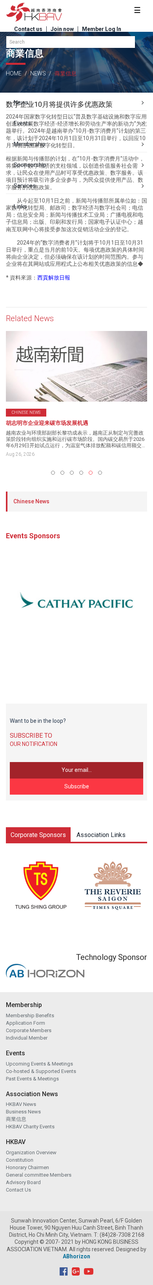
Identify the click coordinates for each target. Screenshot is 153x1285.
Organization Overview (31, 1152)
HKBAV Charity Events (30, 1127)
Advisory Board (23, 1182)
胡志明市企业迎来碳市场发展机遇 (47, 423)
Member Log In (101, 29)
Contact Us (18, 1190)
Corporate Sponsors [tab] (38, 835)
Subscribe (76, 786)
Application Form (25, 1023)
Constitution (19, 1160)
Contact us (28, 29)
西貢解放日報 (53, 277)
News (38, 73)
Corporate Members (28, 1030)
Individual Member (26, 1038)
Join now (62, 29)
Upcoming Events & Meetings (39, 1064)
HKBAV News (21, 1104)
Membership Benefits (30, 1015)
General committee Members (38, 1175)
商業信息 (16, 1119)
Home (14, 73)
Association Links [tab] (101, 835)
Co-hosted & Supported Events (41, 1071)
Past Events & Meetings (32, 1079)
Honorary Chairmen (27, 1167)
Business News (23, 1112)
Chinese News (31, 501)
